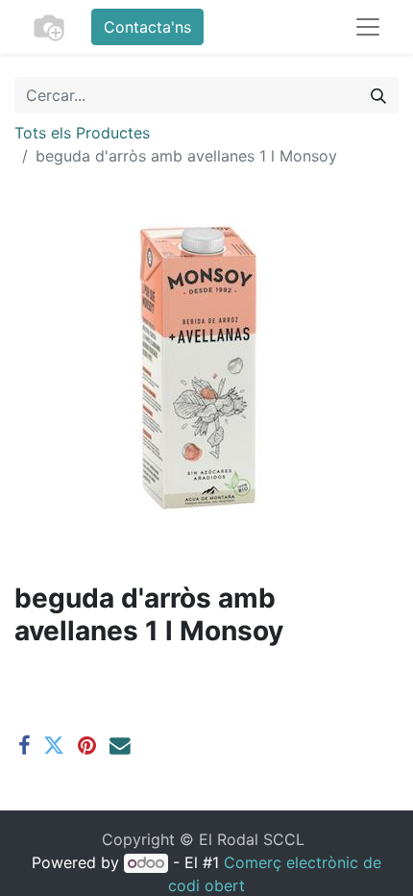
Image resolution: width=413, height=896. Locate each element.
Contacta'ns (147, 27)
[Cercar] (378, 95)
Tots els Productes (82, 132)
